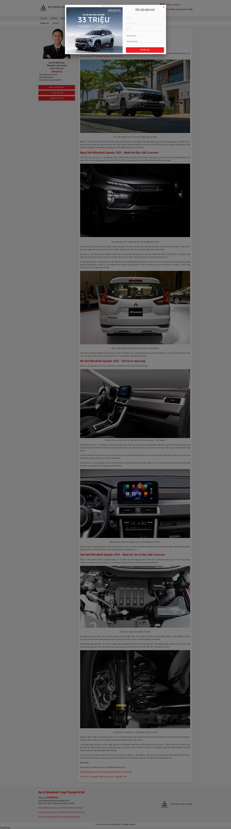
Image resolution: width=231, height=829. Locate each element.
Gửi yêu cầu (144, 50)
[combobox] (145, 35)
